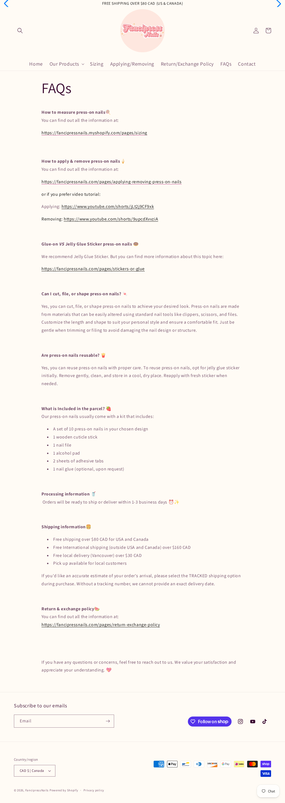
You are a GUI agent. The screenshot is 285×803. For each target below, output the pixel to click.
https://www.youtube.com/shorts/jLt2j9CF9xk (108, 206)
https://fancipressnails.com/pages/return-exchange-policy (100, 625)
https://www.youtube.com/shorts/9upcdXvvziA (111, 219)
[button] (20, 30)
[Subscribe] (108, 721)
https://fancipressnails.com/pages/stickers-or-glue (93, 269)
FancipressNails (37, 790)
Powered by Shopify (64, 790)
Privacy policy (93, 790)
